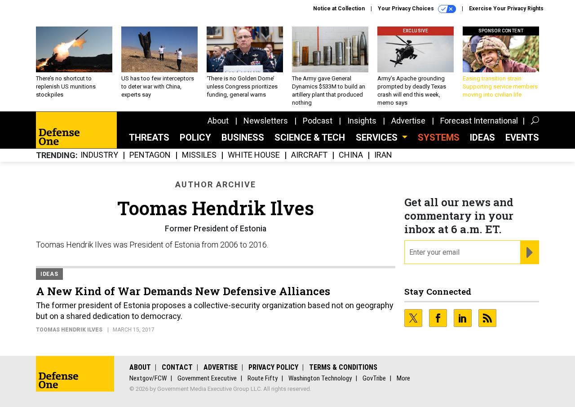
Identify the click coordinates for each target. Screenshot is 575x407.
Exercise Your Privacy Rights (506, 8)
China (351, 155)
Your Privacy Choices (406, 8)
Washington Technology (320, 378)
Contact (177, 367)
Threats (149, 137)
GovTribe (374, 378)
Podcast (317, 120)
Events (522, 137)
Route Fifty (263, 378)
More (403, 378)
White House (254, 155)
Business (242, 137)
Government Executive (207, 378)
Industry (99, 155)
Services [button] (378, 137)
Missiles (199, 155)
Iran (383, 155)
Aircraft (309, 155)
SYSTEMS (439, 137)
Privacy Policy (273, 367)
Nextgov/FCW (148, 378)
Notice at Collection (339, 8)
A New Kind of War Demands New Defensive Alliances (183, 291)
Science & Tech (309, 137)
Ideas (482, 137)
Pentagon (150, 155)
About (218, 120)
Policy (195, 137)
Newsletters (265, 120)
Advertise (408, 120)
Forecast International (479, 120)
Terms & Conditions (343, 367)
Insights (361, 120)
